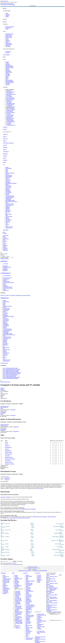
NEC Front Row (9, 216)
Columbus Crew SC (11, 106)
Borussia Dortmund (9, 81)
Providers (39, 622)
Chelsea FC (7, 445)
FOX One (8, 209)
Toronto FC (9, 101)
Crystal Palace (8, 460)
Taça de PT (5, 249)
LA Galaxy (9, 122)
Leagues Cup (8, 51)
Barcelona (8, 69)
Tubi (6, 223)
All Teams (5, 127)
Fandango (8, 207)
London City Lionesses (9, 463)
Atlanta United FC (10, 104)
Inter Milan (8, 74)
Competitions (3, 273)
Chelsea (7, 62)
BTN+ (7, 202)
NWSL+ (7, 217)
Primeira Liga (8, 43)
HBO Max (8, 211)
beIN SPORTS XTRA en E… (12, 201)
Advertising (39, 617)
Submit (14, 561)
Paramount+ (8, 182)
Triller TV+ (8, 222)
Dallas (16, 615)
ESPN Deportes (9, 176)
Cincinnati (17, 596)
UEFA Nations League (7, 288)
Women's (5, 233)
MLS (4, 239)
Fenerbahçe (8, 83)
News (4, 232)
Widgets (39, 616)
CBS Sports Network (10, 173)
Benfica (7, 77)
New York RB (18, 599)
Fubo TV (39, 576)
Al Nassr (7, 84)
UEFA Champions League (8, 282)
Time (8, 256)
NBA (38, 632)
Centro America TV (10, 204)
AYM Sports (8, 199)
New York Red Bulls (10, 98)
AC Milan (8, 75)
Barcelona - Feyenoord (50, 593)
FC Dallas (8, 113)
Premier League (9, 37)
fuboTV (7, 184)
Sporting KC (18, 627)
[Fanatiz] (24, 295)
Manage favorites (5, 258)
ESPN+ (7, 178)
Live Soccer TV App (41, 615)
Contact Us (39, 628)
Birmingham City (8, 447)
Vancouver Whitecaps (17, 610)
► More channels (4, 363)
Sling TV (39, 575)
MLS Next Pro (9, 214)
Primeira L (5, 247)
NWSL (7, 28)
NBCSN (7, 188)
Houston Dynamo (10, 110)
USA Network (8, 186)
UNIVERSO (8, 191)
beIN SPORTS (9, 168)
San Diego (17, 618)
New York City (18, 598)
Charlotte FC (9, 95)
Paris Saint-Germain (10, 82)
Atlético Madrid (9, 72)
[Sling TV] (8, 295)
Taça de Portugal (9, 44)
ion (6, 212)
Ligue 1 (7, 41)
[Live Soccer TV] (4, 1)
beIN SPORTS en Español (8, 316)
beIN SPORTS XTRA (10, 200)
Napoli (7, 76)
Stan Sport (7, 476)
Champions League (9, 33)
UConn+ (7, 224)
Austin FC (9, 123)
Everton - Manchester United (50, 586)
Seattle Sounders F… (11, 121)
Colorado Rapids (9, 115)
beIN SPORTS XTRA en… (29, 612)
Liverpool (8, 64)
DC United (9, 102)
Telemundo (8, 190)
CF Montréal (9, 105)
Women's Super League (5, 381)
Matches (4, 8)
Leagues (4, 21)
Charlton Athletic (8, 452)
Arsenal (7, 61)
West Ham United (8, 453)
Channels (5, 129)
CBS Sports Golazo (10, 203)
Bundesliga (8, 40)
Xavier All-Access (9, 226)
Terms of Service (16, 564)
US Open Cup (8, 27)
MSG (7, 215)
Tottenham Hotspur (9, 67)
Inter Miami (17, 592)
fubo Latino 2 (8, 210)
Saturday (7, 15)
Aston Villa (7, 455)
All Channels (5, 229)
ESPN (7, 170)
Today (7, 13)
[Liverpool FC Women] (3, 390)
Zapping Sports (9, 227)
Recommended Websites (40, 625)
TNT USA (8, 220)
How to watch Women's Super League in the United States (18, 517)
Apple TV (8, 181)
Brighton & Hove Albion (10, 458)
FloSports (7, 208)
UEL (4, 236)
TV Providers (37, 573)
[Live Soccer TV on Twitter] (52, 608)
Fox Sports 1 (8, 177)
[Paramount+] (19, 295)
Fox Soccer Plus (9, 175)
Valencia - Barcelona (53, 587)
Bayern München (9, 80)
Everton (7, 68)
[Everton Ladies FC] (3, 394)
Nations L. (5, 237)
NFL (41, 632)
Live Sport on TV (40, 631)
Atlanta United (19, 606)
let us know (41, 488)
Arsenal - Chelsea (52, 589)
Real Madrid (8, 70)
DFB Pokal (8, 45)
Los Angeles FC (9, 111)
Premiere (7, 218)
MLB (38, 633)
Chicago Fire (9, 93)
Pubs (38, 623)
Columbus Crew (19, 608)
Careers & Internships (41, 620)
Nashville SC (9, 90)
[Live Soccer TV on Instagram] (52, 610)
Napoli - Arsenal (52, 597)
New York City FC (10, 97)
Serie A (7, 39)
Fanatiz (7, 167)
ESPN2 (7, 174)
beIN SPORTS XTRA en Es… (9, 334)
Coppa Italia (8, 46)
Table (2, 397)
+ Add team (5, 263)
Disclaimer (39, 619)
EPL (4, 242)
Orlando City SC (9, 99)
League (3, 256)
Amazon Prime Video (10, 196)
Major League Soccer (10, 26)
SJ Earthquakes (18, 614)
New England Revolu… (11, 94)
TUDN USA (8, 185)
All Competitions (6, 54)
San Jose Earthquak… (10, 112)
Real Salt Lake (10, 119)
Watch (2, 396)
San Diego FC (9, 117)
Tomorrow (8, 14)
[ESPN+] (28, 295)
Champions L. (6, 235)
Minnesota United (18, 619)
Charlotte (17, 595)
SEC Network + (9, 219)
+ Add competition (7, 275)
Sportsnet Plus (7, 478)
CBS (7, 169)
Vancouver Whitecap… (11, 109)
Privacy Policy (8, 564)
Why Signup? (19, 561)
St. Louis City (18, 616)
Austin (17, 626)
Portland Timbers (10, 120)
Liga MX (7, 52)
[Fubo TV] (3, 295)
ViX (6, 225)
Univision (8, 193)
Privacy (38, 618)
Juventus (7, 73)
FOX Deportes (9, 192)
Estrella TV (8, 206)
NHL (44, 632)
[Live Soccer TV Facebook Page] (52, 606)
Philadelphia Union (11, 103)
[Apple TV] (13, 295)
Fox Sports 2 (8, 179)
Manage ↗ (5, 261)
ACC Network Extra (10, 195)
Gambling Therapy (55, 611)
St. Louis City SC (10, 114)
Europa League (9, 35)
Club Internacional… (10, 91)
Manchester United (9, 66)
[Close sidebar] (1, 380)
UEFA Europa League (7, 286)
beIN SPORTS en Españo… (11, 183)
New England (18, 594)
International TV (4, 398)
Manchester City (9, 65)
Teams (4, 56)
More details (4, 410)
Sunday (7, 16)
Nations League (9, 36)
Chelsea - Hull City (54, 602)
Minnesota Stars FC (10, 118)
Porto (7, 78)
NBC (7, 171)
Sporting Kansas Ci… (11, 125)
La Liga (7, 38)
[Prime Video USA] (5, 406)
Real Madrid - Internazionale (50, 591)
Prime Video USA (4, 407)
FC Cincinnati (9, 96)
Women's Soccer (40, 614)
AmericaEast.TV (9, 198)
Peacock (7, 194)
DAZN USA (8, 187)
